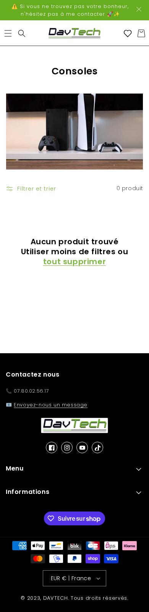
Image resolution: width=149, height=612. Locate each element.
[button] (8, 33)
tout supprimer (74, 262)
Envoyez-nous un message (50, 404)
